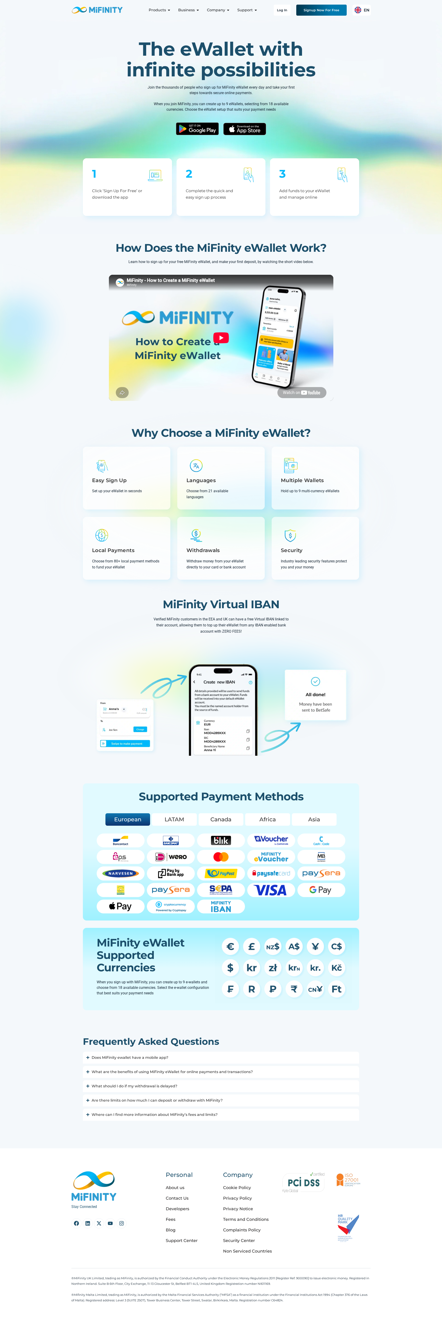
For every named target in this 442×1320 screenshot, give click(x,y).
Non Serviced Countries (247, 1251)
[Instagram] (121, 1223)
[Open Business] (198, 10)
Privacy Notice (238, 1208)
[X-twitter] (99, 1223)
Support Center (182, 1240)
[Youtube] (110, 1223)
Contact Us (177, 1198)
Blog (170, 1230)
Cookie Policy (237, 1187)
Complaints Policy (242, 1230)
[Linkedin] (88, 1223)
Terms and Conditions (246, 1219)
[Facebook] (76, 1223)
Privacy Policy (237, 1198)
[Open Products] (169, 10)
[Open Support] (256, 10)
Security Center (239, 1240)
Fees (170, 1219)
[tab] (127, 819)
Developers (177, 1208)
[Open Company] (228, 10)
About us (175, 1187)
